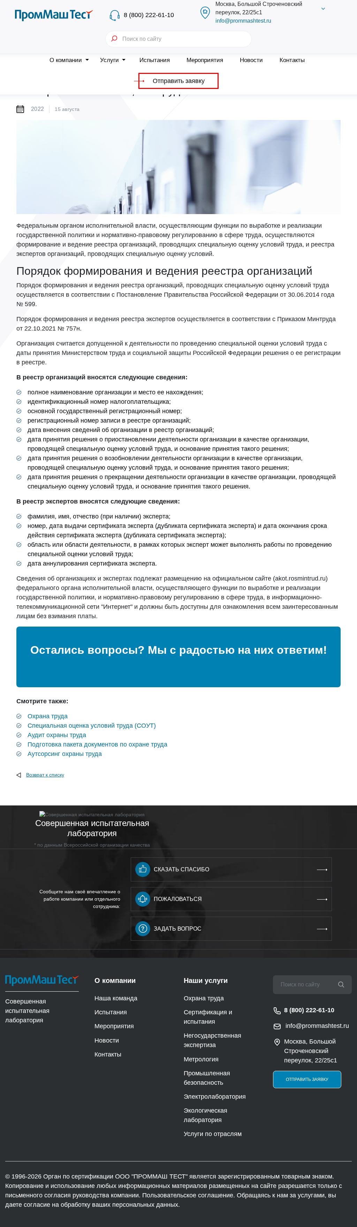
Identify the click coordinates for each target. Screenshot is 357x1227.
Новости (251, 60)
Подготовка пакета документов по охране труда (97, 744)
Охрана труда (48, 716)
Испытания (154, 60)
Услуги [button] (110, 60)
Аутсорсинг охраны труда (65, 753)
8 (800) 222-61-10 (149, 15)
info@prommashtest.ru (243, 21)
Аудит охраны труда (57, 735)
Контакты (292, 60)
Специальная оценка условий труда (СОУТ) (92, 725)
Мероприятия (205, 60)
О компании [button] (67, 60)
